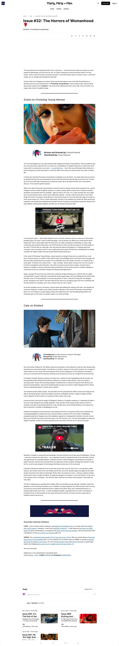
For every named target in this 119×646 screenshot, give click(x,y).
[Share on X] (79, 35)
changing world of (60, 542)
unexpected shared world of (42, 537)
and (60, 537)
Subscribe (34, 603)
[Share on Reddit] (90, 35)
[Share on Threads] (83, 35)
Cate (36, 555)
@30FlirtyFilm (49, 555)
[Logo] (3, 3)
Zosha (31, 555)
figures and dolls (78, 542)
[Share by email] (71, 35)
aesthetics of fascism (60, 528)
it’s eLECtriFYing (57, 168)
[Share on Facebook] (75, 35)
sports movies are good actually (66, 530)
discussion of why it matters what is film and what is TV (56, 544)
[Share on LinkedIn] (86, 35)
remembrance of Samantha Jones (62, 526)
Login (28, 603)
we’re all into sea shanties (45, 533)
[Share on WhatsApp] (94, 35)
